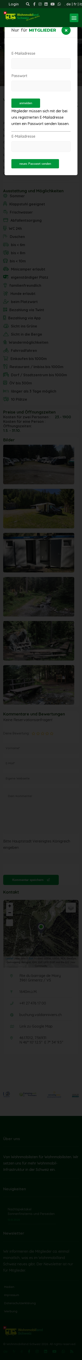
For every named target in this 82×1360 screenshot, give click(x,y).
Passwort (19, 75)
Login (14, 4)
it (80, 4)
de (68, 4)
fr (75, 4)
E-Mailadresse (23, 53)
